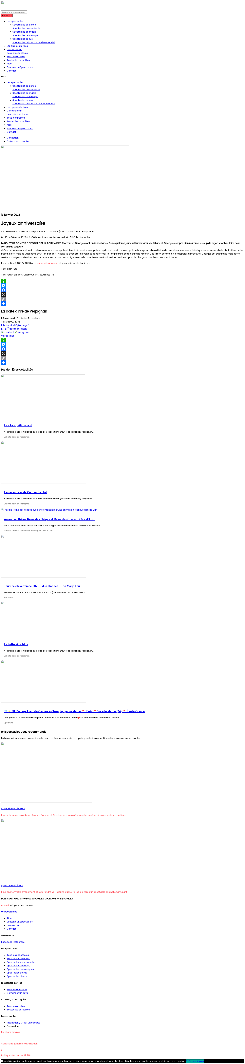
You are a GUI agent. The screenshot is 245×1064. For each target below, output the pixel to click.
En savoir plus (196, 1061)
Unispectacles (9, 911)
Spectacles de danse (24, 24)
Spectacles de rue (22, 39)
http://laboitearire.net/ (14, 328)
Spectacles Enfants (12, 885)
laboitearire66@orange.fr (15, 325)
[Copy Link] (122, 299)
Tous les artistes (16, 56)
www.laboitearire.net (46, 263)
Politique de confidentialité (15, 1055)
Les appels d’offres (17, 46)
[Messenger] (122, 285)
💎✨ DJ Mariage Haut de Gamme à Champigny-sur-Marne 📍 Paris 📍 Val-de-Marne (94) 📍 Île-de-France (74, 711)
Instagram (22, 332)
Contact (11, 70)
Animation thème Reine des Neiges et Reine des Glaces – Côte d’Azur (49, 519)
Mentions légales (10, 1032)
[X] (122, 294)
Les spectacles (15, 21)
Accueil (5, 905)
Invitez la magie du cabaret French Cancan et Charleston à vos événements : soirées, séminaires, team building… (63, 815)
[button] (122, 76)
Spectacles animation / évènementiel (33, 42)
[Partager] (122, 303)
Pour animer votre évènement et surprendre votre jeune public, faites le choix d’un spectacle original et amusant (64, 892)
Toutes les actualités (18, 60)
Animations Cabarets (13, 808)
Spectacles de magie (24, 31)
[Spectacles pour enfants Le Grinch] (46, 879)
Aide (9, 63)
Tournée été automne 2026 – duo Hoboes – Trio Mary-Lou (42, 586)
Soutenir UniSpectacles (20, 67)
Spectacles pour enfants (26, 28)
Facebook (9, 332)
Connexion (13, 137)
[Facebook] (122, 290)
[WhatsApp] (122, 281)
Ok (187, 1061)
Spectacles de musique (25, 35)
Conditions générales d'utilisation (19, 1043)
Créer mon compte (18, 141)
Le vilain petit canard (18, 425)
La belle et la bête (16, 644)
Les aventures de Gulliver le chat (25, 492)
